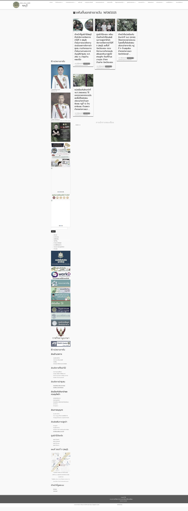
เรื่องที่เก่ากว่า (78, 125)
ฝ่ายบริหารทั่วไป (56, 358)
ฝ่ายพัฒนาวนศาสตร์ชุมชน (58, 387)
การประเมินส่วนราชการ (70, 2)
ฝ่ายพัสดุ (55, 361)
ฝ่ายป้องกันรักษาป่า (57, 398)
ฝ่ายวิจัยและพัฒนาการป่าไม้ (58, 431)
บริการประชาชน (159, 2)
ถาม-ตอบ (55, 248)
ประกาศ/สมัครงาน (179, 2)
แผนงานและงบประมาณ (100, 2)
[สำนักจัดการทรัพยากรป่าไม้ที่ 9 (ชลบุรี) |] (21, 4)
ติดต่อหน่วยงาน (150, 2)
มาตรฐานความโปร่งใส (89, 2)
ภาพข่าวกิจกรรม (86, 63)
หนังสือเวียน (56, 239)
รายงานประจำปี (141, 2)
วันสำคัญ (55, 241)
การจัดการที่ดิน (109, 2)
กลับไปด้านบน (119, 504)
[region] (60, 213)
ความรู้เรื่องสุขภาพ (57, 245)
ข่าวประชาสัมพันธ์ (57, 243)
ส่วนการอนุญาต (57, 409)
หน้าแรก (51, 2)
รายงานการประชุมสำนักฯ (59, 247)
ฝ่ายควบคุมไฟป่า (56, 400)
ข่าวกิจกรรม (56, 237)
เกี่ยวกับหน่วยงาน (58, 2)
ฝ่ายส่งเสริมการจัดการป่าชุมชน (59, 385)
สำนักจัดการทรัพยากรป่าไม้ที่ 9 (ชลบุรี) (83, 504)
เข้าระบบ (55, 489)
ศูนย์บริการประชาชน (131, 2)
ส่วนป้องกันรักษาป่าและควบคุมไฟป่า (59, 393)
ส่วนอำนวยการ (56, 354)
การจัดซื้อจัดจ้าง (169, 2)
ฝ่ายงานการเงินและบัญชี (58, 360)
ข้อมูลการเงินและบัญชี (119, 2)
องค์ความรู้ (80, 2)
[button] (60, 180)
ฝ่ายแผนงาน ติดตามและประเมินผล (60, 363)
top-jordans (125, 500)
